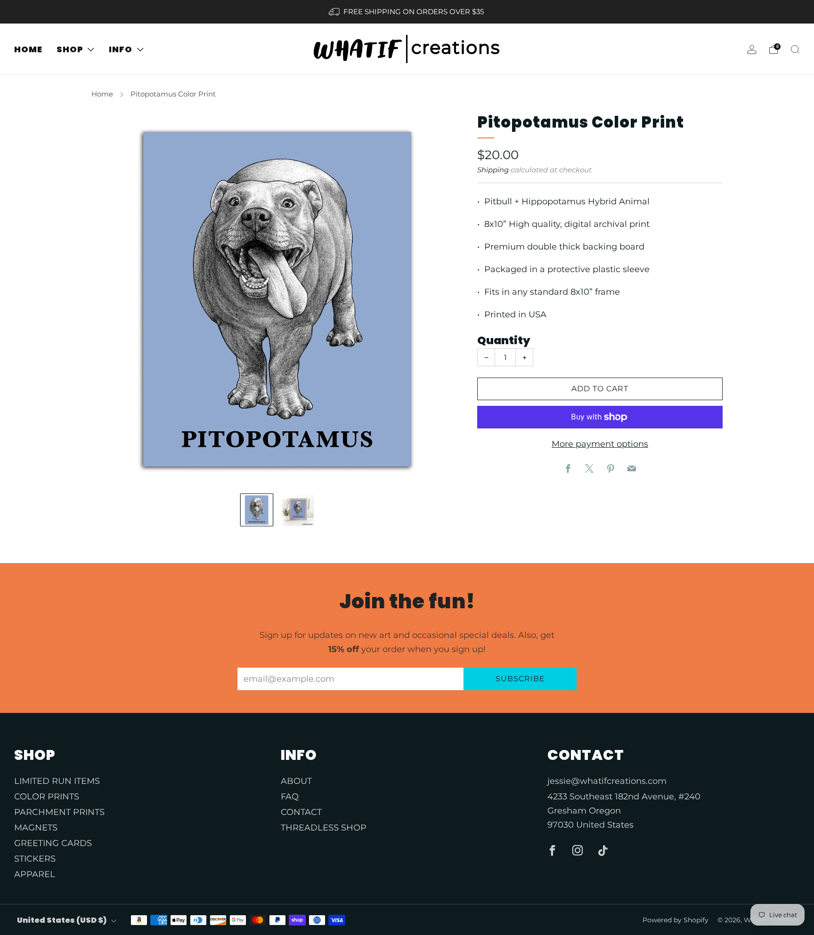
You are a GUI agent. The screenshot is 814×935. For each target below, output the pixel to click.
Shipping (493, 169)
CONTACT (301, 812)
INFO (120, 49)
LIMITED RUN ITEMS (57, 781)
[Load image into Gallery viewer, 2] (298, 509)
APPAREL (34, 874)
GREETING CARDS (53, 843)
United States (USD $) (62, 920)
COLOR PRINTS (46, 796)
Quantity (503, 340)
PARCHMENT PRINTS (59, 812)
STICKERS (35, 859)
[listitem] (407, 12)
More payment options (600, 444)
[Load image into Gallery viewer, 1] (256, 509)
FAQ (290, 796)
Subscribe (520, 678)
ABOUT (296, 781)
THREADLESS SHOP (323, 827)
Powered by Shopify (675, 920)
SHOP (70, 49)
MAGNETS (35, 827)
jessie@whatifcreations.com (607, 781)
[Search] (795, 49)
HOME (28, 49)
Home (102, 93)
